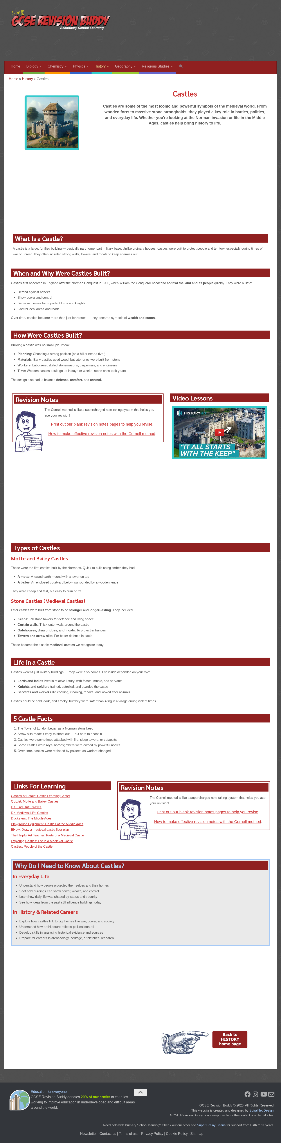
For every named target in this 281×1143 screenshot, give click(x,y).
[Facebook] (248, 1094)
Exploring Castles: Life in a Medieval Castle (42, 841)
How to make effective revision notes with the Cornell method (101, 434)
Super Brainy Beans (211, 1125)
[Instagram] (255, 1094)
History (100, 66)
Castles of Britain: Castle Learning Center (40, 796)
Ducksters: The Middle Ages (31, 818)
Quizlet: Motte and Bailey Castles (35, 801)
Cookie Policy (177, 1134)
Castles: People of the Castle (31, 846)
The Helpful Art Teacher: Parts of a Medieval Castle (47, 835)
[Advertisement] (190, 43)
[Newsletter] (271, 1094)
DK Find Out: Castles (26, 807)
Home (15, 66)
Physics (79, 66)
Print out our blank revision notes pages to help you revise (101, 424)
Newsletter (88, 1134)
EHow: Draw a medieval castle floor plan (40, 829)
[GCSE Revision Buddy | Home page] (61, 20)
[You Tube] (263, 1094)
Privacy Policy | (153, 1134)
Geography (123, 66)
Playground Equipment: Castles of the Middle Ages (47, 824)
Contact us (107, 1134)
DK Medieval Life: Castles (29, 813)
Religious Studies (155, 66)
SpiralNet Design (261, 1110)
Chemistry (55, 66)
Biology (32, 66)
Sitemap (196, 1134)
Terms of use (129, 1134)
